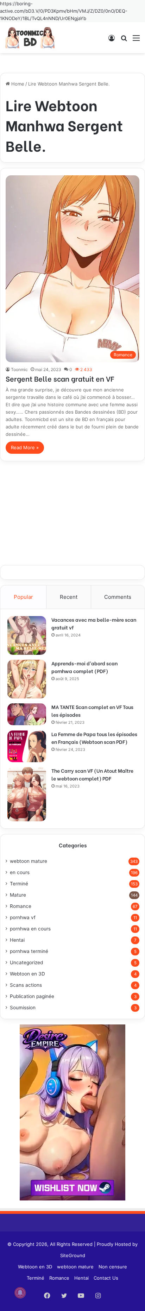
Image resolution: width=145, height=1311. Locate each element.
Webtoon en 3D (27, 974)
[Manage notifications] (20, 1292)
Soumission (23, 1007)
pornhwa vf (23, 917)
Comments (117, 597)
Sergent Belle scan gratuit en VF (60, 378)
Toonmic (19, 369)
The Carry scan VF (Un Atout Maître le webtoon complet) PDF (92, 774)
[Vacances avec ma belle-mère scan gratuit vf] (26, 635)
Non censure (113, 1266)
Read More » (25, 447)
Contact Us (106, 1278)
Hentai (17, 940)
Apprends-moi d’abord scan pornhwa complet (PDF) (84, 667)
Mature (18, 895)
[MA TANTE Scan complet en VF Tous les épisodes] (26, 714)
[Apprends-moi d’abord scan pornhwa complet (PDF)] (26, 679)
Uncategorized (26, 962)
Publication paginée (32, 996)
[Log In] (111, 40)
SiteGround (72, 1255)
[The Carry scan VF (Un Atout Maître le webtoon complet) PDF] (26, 794)
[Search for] (123, 40)
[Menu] (136, 40)
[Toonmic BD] (30, 37)
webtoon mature (28, 861)
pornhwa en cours (30, 929)
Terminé (19, 883)
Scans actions (26, 985)
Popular (23, 597)
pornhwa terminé (29, 951)
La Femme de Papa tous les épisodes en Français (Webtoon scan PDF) (94, 737)
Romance (20, 906)
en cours (20, 872)
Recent (68, 597)
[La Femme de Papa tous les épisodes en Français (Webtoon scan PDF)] (26, 746)
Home (17, 84)
